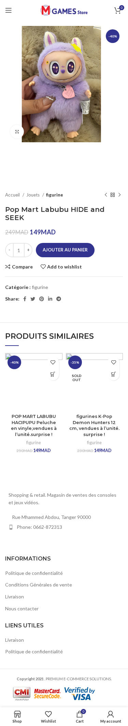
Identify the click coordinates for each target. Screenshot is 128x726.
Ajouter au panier (65, 249)
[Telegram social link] (58, 298)
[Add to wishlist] (53, 362)
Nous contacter (22, 608)
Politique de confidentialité (34, 573)
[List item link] (64, 527)
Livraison (14, 596)
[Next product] (119, 195)
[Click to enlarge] (17, 132)
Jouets (33, 195)
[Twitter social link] (32, 298)
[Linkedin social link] (50, 298)
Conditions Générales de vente (38, 584)
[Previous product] (105, 195)
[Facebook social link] (24, 298)
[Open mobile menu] (8, 10)
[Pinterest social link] (41, 298)
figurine (54, 195)
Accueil (13, 195)
